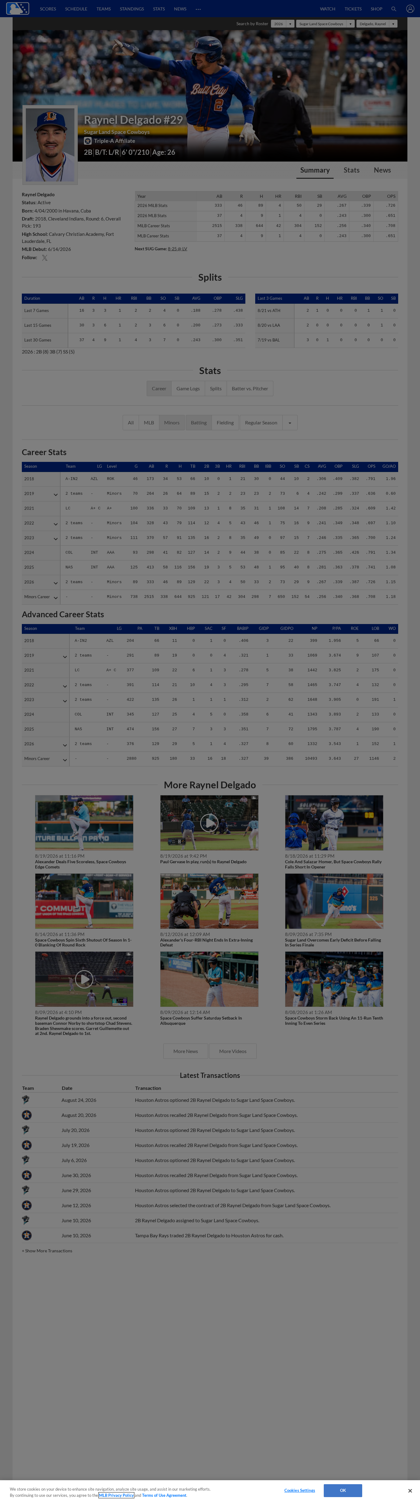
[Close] (410, 1490)
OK (343, 1490)
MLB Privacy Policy (116, 1495)
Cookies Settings (299, 1490)
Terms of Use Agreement (164, 1495)
